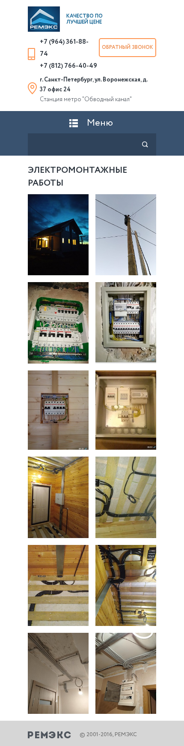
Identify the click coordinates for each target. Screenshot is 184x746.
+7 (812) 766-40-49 (68, 66)
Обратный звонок (127, 47)
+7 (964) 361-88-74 (64, 48)
